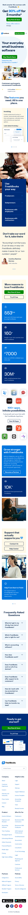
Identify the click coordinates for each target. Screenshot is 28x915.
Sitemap (17, 788)
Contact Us (14, 544)
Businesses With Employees (19, 826)
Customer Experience (5, 785)
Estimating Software (7, 838)
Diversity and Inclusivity (5, 794)
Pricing (4, 853)
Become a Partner (12, 472)
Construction (18, 844)
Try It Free (14, 297)
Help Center (14, 548)
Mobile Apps (5, 849)
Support (17, 784)
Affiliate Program (6, 885)
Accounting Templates (18, 800)
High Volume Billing (7, 857)
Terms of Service (19, 885)
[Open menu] (26, 33)
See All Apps (14, 421)
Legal (16, 855)
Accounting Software (5, 826)
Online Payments (6, 842)
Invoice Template (19, 795)
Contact (4, 803)
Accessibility (18, 877)
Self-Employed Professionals (19, 832)
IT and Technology (20, 851)
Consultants (18, 847)
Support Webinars (20, 791)
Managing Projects (7, 834)
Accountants (18, 840)
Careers (4, 790)
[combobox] (14, 768)
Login (16, 780)
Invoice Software (6, 816)
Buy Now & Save (14, 19)
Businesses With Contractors (19, 820)
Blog (3, 806)
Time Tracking (5, 831)
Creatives (17, 864)
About (3, 780)
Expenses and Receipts (5, 820)
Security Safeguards (20, 889)
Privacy (17, 881)
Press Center (5, 799)
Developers (5, 892)
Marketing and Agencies (19, 859)
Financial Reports (6, 846)
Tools (16, 804)
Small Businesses (19, 836)
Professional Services (18, 869)
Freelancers (18, 816)
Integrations (5, 877)
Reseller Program (6, 889)
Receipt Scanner (19, 808)
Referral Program (6, 881)
